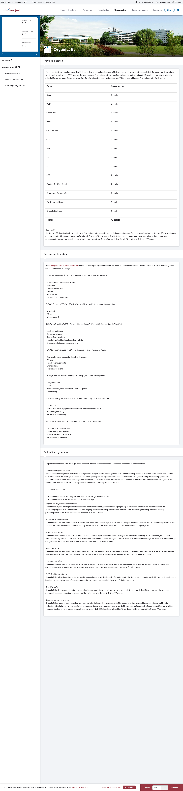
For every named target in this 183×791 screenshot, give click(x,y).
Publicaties (6, 2)
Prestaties (157, 10)
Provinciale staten (13, 73)
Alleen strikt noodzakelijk (111, 787)
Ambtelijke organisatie (15, 85)
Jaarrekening (103, 10)
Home (62, 10)
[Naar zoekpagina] (178, 10)
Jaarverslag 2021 (21, 2)
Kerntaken (72, 10)
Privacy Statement (80, 787)
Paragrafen (87, 10)
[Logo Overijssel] (11, 10)
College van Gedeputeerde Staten (63, 265)
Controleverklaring (139, 10)
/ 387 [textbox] (165, 788)
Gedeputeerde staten (14, 79)
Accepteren (129, 787)
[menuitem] (144, 2)
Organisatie (36, 2)
